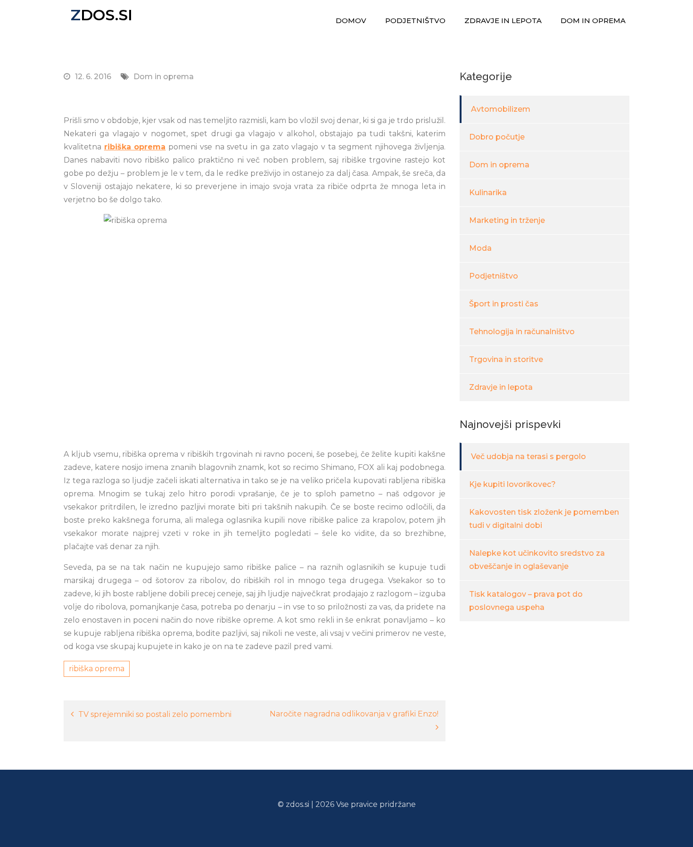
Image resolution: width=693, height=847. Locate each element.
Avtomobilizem (500, 109)
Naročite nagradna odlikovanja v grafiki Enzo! (354, 713)
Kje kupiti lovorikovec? (512, 484)
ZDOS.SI (101, 15)
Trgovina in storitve (506, 359)
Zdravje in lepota (503, 20)
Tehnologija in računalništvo (522, 331)
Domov (351, 20)
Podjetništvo (415, 20)
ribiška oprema (135, 146)
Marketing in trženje (507, 220)
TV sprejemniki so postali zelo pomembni (154, 714)
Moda (480, 248)
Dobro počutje (497, 136)
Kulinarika (488, 192)
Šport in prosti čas (503, 303)
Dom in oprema (593, 20)
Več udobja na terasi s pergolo (528, 456)
